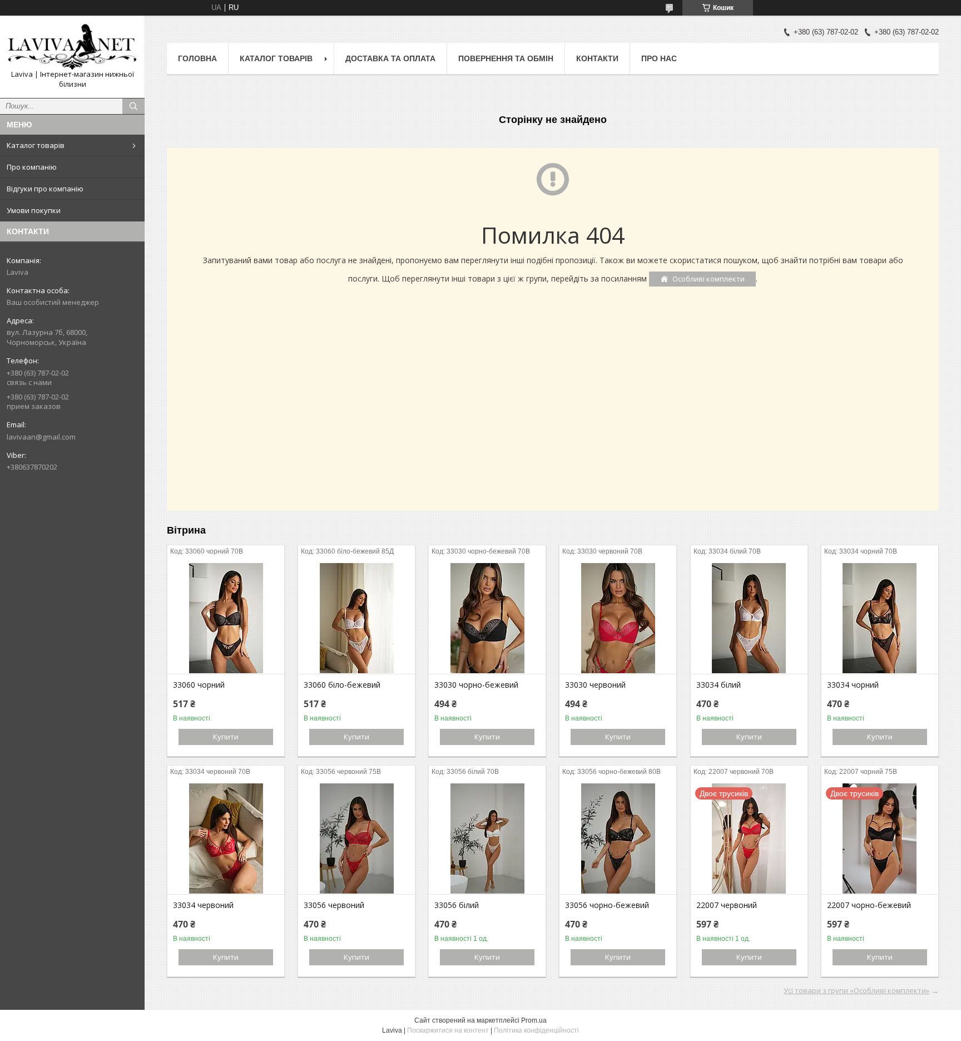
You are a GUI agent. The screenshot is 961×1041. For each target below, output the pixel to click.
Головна (197, 58)
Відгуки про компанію (45, 189)
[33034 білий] (749, 618)
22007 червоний (726, 905)
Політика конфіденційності (536, 1030)
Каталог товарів (36, 145)
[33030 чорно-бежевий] (487, 618)
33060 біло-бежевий (342, 685)
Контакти (597, 58)
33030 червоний (595, 685)
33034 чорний (853, 685)
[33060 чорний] (225, 618)
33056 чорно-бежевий (607, 905)
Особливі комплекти (708, 279)
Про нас (659, 58)
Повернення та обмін (505, 58)
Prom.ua (534, 1020)
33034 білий (718, 685)
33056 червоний (334, 905)
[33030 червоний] (617, 618)
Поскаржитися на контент (448, 1030)
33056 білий (456, 905)
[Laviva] (72, 47)
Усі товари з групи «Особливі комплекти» (856, 990)
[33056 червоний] (356, 838)
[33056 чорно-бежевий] (617, 838)
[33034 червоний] (225, 838)
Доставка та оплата (390, 58)
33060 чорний (199, 685)
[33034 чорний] (879, 618)
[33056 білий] (487, 838)
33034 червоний (203, 905)
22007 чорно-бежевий (869, 905)
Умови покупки (34, 210)
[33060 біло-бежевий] (356, 618)
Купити (226, 737)
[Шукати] (133, 106)
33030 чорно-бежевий (476, 685)
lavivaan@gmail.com (41, 437)
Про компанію (32, 167)
